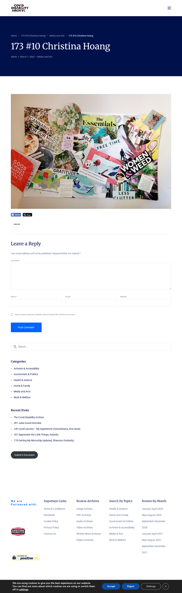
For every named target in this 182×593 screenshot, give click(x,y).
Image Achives (84, 508)
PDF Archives (83, 515)
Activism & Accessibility (26, 368)
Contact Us (50, 533)
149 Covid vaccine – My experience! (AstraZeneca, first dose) (47, 428)
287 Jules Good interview (27, 423)
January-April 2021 (152, 533)
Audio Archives (84, 521)
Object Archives (84, 540)
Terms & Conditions (54, 508)
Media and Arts (44, 56)
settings (23, 589)
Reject (130, 586)
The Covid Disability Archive (29, 417)
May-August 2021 (152, 540)
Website (123, 297)
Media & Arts (116, 533)
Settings (151, 586)
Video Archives (84, 527)
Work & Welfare (22, 397)
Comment (15, 260)
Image (17, 224)
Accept (111, 586)
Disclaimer (49, 515)
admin (14, 56)
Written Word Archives (88, 533)
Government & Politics (26, 374)
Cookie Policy (51, 521)
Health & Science (23, 380)
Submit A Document (24, 455)
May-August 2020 (152, 515)
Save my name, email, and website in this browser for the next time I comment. (45, 314)
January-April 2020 (152, 508)
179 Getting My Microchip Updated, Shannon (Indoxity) (44, 440)
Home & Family (22, 385)
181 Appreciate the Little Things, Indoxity (36, 434)
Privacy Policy (51, 527)
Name (14, 297)
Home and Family (118, 515)
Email (68, 297)
